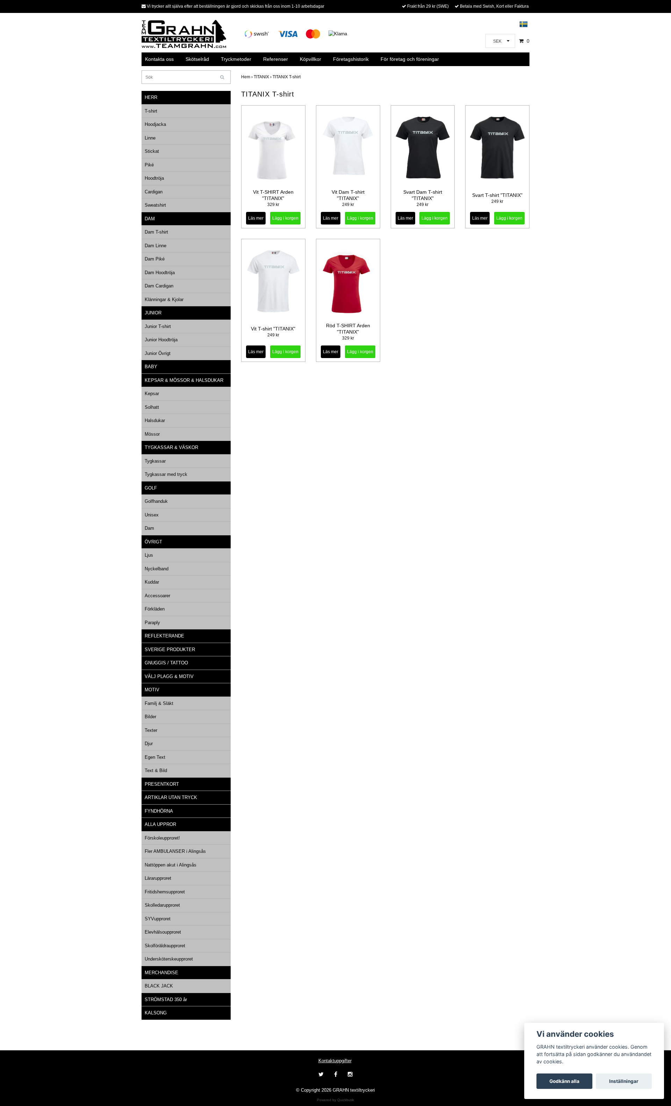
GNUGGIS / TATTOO (166, 662)
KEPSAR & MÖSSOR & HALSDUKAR (184, 380)
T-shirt (151, 111)
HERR (151, 97)
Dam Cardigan (159, 285)
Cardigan (154, 191)
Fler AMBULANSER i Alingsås (175, 851)
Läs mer (256, 218)
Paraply (152, 622)
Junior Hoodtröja (161, 339)
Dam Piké (155, 259)
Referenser (275, 59)
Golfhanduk (156, 501)
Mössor (152, 434)
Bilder (150, 716)
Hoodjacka (155, 124)
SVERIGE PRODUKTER (170, 649)
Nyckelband (156, 568)
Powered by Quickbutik (335, 1100)
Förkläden (155, 609)
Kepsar (152, 393)
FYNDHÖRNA (159, 811)
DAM (150, 218)
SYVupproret (158, 918)
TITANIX (263, 76)
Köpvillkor (310, 59)
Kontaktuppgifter (335, 1060)
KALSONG (156, 1012)
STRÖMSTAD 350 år (166, 999)
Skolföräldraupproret (165, 945)
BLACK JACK (159, 986)
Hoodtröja (154, 178)
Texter (151, 730)
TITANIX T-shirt (287, 76)
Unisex (152, 515)
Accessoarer (157, 595)
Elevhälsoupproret (163, 932)
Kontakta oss (159, 59)
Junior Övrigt (158, 353)
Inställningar (623, 1081)
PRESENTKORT (162, 784)
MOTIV (152, 689)
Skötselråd (197, 59)
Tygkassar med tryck (166, 474)
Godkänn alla (564, 1081)
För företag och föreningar (410, 59)
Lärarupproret (158, 878)
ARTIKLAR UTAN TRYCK (171, 797)
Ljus (149, 555)
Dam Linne (155, 245)
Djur (149, 743)
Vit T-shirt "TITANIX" (273, 328)
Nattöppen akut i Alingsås (170, 865)
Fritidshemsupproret (165, 891)
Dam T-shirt (156, 232)
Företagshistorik (351, 59)
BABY (151, 366)
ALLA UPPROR (160, 824)
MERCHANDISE (161, 972)
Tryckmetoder (236, 59)
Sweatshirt (155, 205)
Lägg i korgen (285, 218)
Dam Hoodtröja (160, 272)
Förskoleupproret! (162, 838)
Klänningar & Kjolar (164, 299)
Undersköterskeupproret (169, 959)
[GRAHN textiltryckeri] (184, 33)
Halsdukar (155, 420)
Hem (247, 76)
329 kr (273, 204)
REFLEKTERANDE (164, 635)
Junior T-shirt (158, 326)
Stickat (152, 151)
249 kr (348, 204)
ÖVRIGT (153, 541)
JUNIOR (153, 312)
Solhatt (152, 407)
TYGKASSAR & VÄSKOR (171, 447)
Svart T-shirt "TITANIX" (497, 195)
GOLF (151, 488)
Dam (149, 528)
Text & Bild (156, 770)
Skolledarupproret (162, 905)
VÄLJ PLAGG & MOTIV (169, 676)
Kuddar (152, 582)
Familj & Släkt (159, 703)
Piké (149, 164)
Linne (150, 138)
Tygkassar (155, 461)
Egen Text (155, 757)
